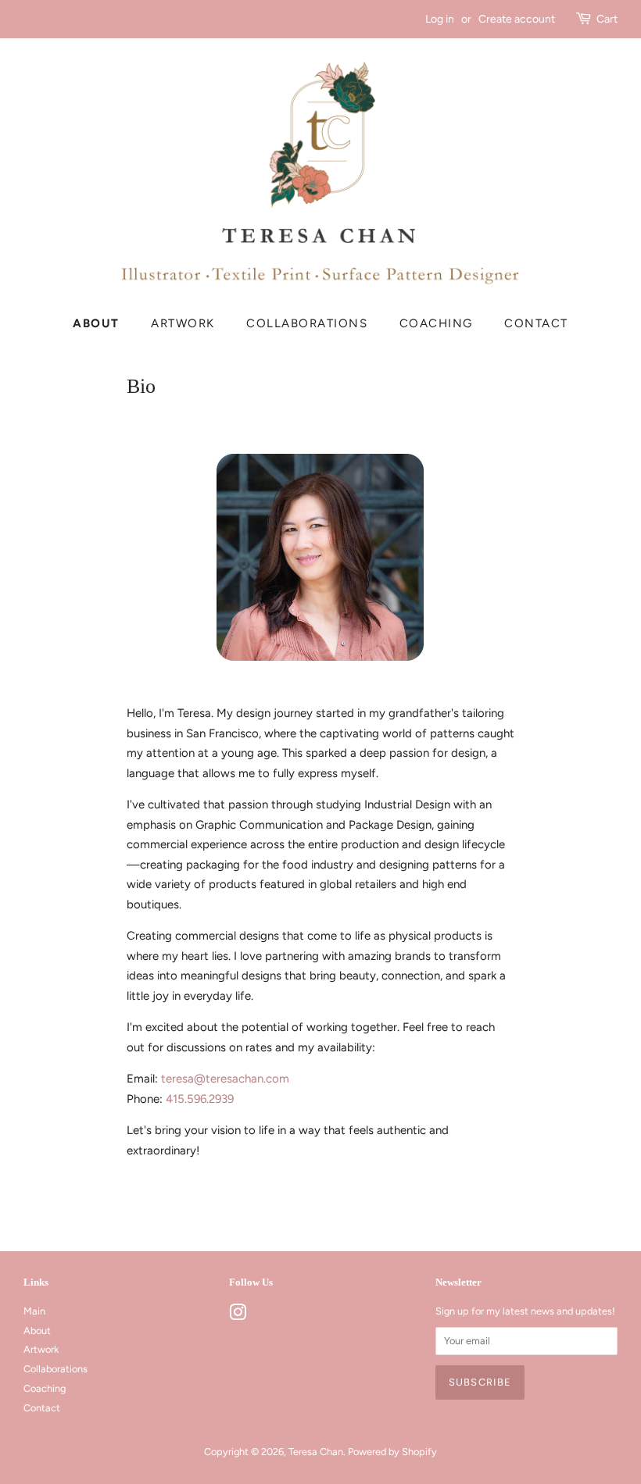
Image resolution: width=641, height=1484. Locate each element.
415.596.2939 (200, 1099)
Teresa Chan (315, 1451)
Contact (536, 323)
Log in (439, 18)
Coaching (436, 323)
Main (34, 1311)
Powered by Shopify (392, 1451)
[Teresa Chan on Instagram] (237, 1316)
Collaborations (306, 323)
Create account (516, 18)
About (96, 323)
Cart (607, 18)
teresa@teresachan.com (225, 1079)
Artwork (183, 323)
